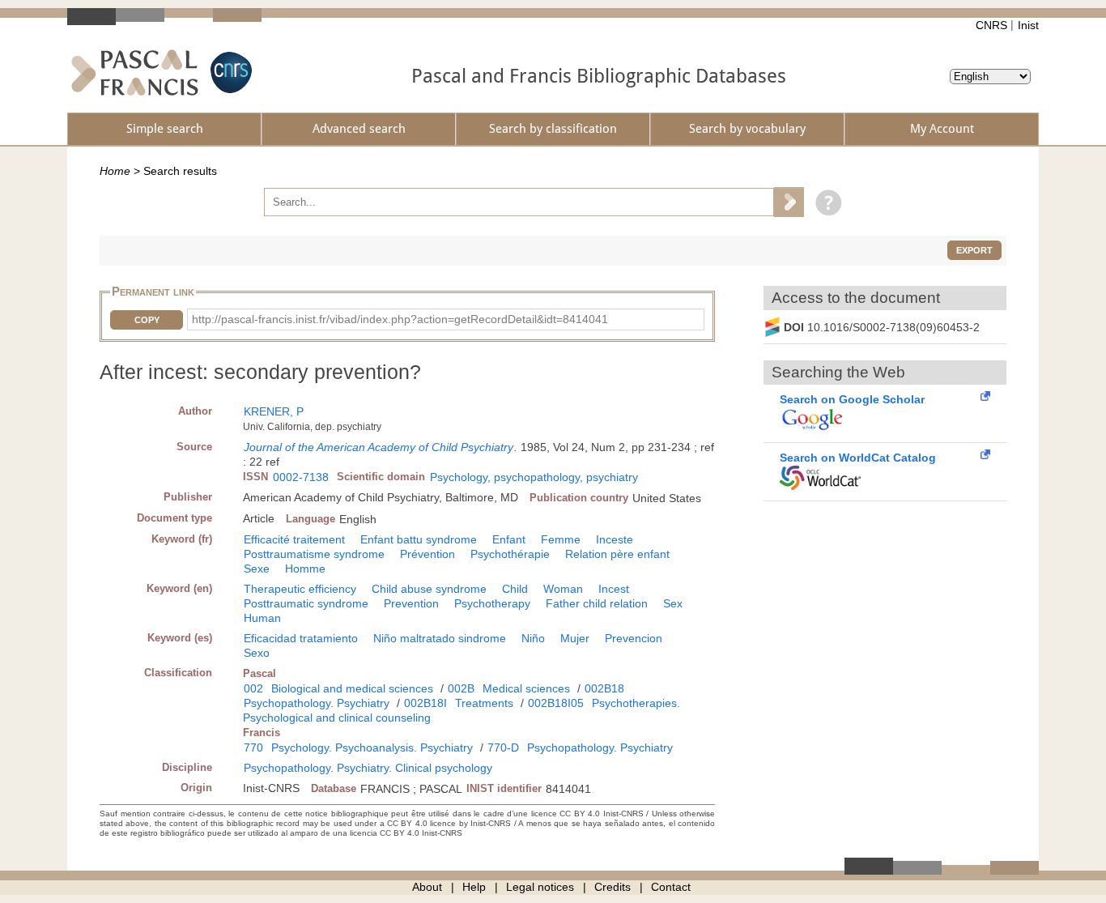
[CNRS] (229, 72)
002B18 (604, 688)
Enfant (508, 539)
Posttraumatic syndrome (306, 603)
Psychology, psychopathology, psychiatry (534, 477)
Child (515, 588)
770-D (503, 747)
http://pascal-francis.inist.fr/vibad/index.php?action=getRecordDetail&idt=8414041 (400, 319)
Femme (561, 539)
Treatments (484, 702)
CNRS (991, 25)
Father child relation (597, 603)
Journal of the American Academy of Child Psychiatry (378, 447)
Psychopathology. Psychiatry (316, 702)
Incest (613, 588)
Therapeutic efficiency (300, 588)
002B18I (425, 702)
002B (461, 688)
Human (262, 617)
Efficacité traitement (294, 539)
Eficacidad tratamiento (301, 638)
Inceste (614, 539)
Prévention (427, 553)
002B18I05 (556, 702)
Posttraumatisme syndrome (314, 553)
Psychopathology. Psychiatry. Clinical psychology (368, 767)
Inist (1028, 25)
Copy (147, 320)
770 (253, 747)
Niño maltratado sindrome (439, 638)
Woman (563, 588)
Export (974, 250)
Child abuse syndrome (429, 588)
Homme (305, 568)
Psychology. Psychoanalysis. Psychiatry (372, 747)
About (427, 886)
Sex (673, 603)
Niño (533, 638)
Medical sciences (526, 688)
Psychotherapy (492, 603)
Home (115, 170)
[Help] (824, 201)
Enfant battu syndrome (418, 539)
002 (253, 688)
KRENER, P (274, 411)
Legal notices (540, 886)
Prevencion (633, 638)
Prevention (411, 603)
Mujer (574, 638)
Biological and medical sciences (352, 688)
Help (474, 886)
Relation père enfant (617, 553)
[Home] (134, 72)
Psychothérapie (510, 553)
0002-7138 (301, 477)
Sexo (257, 652)
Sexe (257, 568)
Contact (671, 886)
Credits (612, 886)
